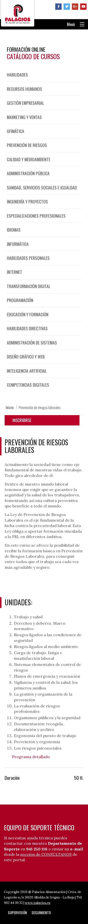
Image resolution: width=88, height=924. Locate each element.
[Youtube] (83, 6)
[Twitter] (67, 6)
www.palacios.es (37, 903)
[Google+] (75, 6)
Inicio (10, 407)
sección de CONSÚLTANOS (46, 854)
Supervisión (17, 912)
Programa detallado (31, 756)
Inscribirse (21, 420)
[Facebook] (58, 6)
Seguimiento (41, 912)
